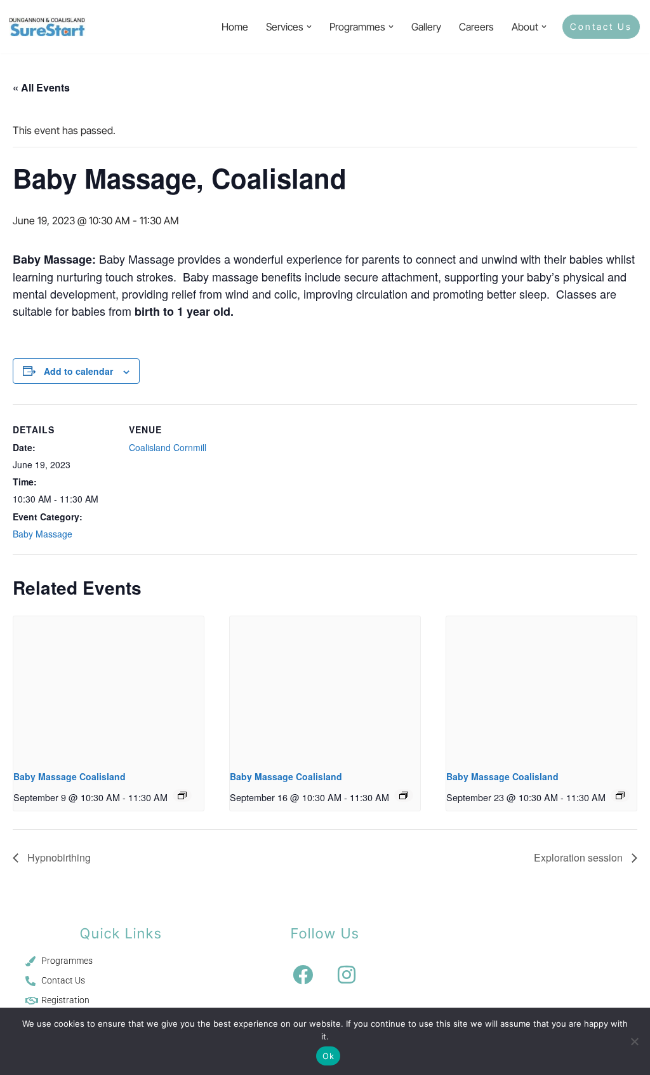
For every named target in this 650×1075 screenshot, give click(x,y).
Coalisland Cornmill (167, 447)
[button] (309, 26)
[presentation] (108, 687)
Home (235, 26)
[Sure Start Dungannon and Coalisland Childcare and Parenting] (48, 26)
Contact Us (601, 26)
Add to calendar (78, 371)
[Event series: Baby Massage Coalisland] (182, 795)
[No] (634, 1041)
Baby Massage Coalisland (69, 776)
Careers (476, 26)
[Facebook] (302, 974)
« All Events (41, 87)
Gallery (426, 26)
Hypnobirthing (58, 857)
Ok (328, 1056)
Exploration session (579, 857)
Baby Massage (42, 533)
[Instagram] (346, 974)
